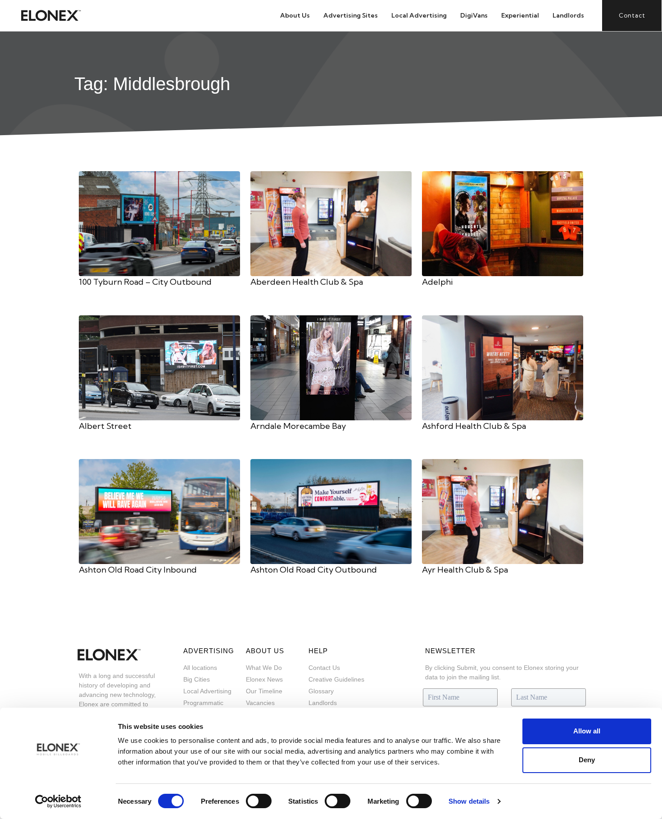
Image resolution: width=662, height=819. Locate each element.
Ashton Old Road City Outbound (313, 569)
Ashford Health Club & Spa (474, 426)
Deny (587, 760)
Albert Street (105, 426)
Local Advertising (419, 15)
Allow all (586, 731)
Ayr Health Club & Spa (465, 569)
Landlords (568, 15)
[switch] (259, 801)
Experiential (520, 15)
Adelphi (437, 282)
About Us (295, 15)
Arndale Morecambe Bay (298, 426)
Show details (469, 801)
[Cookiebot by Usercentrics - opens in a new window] (58, 801)
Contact (632, 15)
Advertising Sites (350, 15)
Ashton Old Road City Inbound (138, 569)
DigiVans (474, 15)
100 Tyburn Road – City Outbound (145, 282)
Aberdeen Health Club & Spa (306, 282)
